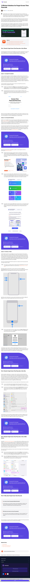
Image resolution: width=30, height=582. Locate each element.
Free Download (8, 68)
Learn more (20, 68)
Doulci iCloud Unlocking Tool (6, 546)
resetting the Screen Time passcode (9, 441)
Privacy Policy (21, 579)
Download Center (16, 571)
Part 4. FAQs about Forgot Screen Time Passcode (13, 44)
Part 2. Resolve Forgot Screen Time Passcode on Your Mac (15, 42)
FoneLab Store (16, 568)
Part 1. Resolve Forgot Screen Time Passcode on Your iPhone (15, 41)
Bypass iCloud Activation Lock (6, 545)
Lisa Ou (6, 10)
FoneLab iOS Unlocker (13, 59)
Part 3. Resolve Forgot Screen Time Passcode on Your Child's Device (16, 43)
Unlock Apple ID (4, 544)
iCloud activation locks (15, 129)
